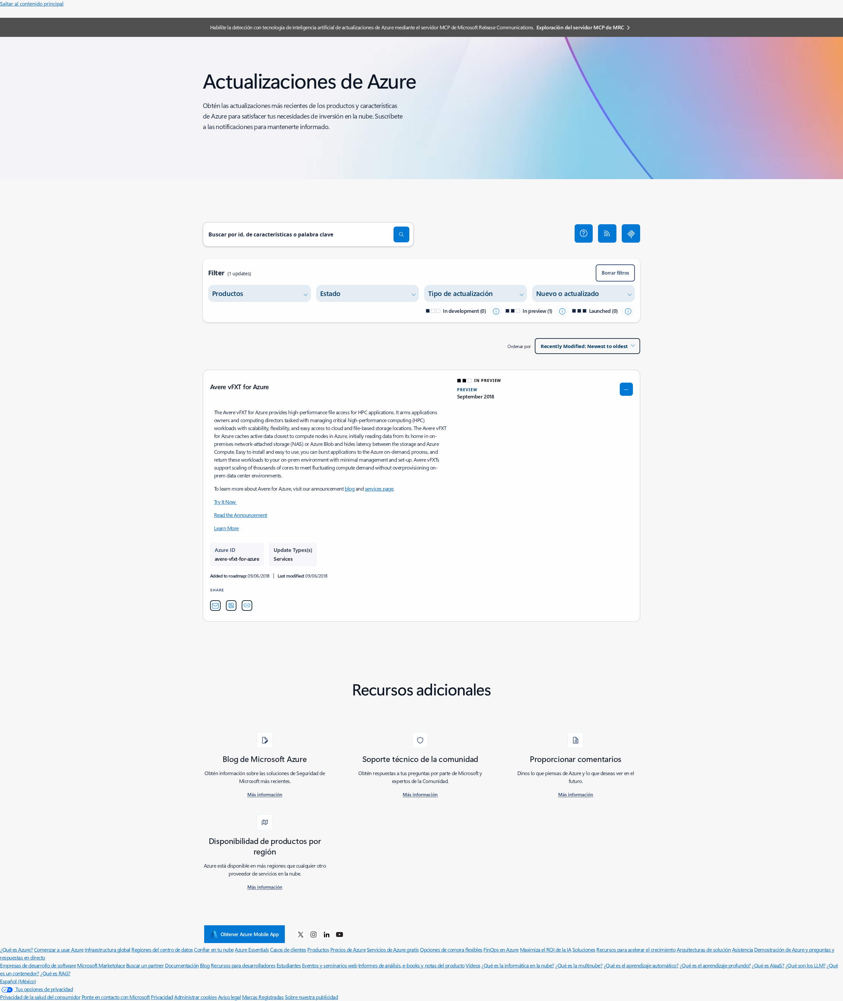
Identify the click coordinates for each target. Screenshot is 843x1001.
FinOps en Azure (501, 949)
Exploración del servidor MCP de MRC (580, 27)
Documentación (182, 965)
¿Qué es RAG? (55, 973)
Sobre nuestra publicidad (311, 996)
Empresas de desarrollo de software (38, 965)
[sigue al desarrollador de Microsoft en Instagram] (313, 934)
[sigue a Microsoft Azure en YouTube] (339, 934)
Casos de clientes (288, 949)
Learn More (226, 528)
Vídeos (473, 965)
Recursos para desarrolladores (243, 965)
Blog (204, 965)
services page (379, 488)
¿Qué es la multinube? (578, 965)
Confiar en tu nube (213, 949)
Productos (318, 949)
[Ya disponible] (627, 310)
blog (349, 488)
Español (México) (18, 981)
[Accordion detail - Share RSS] (231, 605)
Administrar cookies (195, 996)
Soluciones (583, 949)
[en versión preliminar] (562, 310)
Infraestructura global (107, 949)
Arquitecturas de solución (704, 949)
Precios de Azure (348, 949)
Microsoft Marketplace (101, 965)
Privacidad (162, 996)
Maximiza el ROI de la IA (545, 949)
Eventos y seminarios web (329, 965)
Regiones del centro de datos (162, 949)
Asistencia (742, 949)
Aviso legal (229, 996)
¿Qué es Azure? (16, 949)
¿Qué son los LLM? (805, 965)
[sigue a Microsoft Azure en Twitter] (301, 934)
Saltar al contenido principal (32, 3)
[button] (584, 233)
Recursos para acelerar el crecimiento (635, 949)
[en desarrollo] (495, 310)
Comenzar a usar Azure (59, 949)
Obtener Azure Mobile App (250, 934)
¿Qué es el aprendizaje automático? (641, 965)
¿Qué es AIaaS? (768, 965)
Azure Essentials (252, 949)
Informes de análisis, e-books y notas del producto (411, 965)
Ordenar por (519, 346)
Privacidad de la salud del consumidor (40, 996)
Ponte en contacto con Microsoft (116, 996)
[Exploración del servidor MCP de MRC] (631, 233)
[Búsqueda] (401, 234)
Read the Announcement (240, 514)
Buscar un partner (145, 965)
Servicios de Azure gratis (393, 949)
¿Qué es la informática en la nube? (517, 965)
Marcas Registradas (263, 996)
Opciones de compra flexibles (451, 949)
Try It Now (225, 501)
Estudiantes (289, 965)
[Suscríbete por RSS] (607, 233)
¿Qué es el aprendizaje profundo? (715, 965)
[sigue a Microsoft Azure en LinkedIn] (327, 934)
